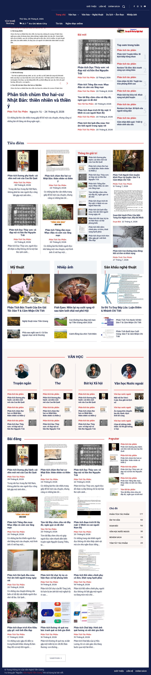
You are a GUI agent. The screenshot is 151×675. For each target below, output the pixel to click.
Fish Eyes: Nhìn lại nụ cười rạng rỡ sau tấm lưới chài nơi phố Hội (74, 309)
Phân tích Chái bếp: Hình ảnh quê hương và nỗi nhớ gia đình (89, 629)
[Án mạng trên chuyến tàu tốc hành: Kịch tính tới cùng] (139, 409)
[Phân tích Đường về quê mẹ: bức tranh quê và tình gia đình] (56, 612)
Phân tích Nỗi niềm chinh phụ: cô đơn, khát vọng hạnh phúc (98, 229)
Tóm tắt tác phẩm (85, 104)
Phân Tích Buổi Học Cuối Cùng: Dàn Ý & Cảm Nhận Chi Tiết (129, 334)
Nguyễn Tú (36, 111)
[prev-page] (60, 83)
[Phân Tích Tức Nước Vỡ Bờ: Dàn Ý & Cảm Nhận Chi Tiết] (107, 321)
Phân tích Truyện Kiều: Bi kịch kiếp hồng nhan (129, 55)
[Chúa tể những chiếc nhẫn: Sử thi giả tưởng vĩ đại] (139, 423)
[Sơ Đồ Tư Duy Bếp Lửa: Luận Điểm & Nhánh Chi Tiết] (122, 289)
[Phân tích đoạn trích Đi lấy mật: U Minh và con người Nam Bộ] (82, 203)
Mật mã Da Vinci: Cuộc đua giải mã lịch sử (123, 400)
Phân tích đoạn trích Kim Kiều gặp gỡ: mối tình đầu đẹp (99, 238)
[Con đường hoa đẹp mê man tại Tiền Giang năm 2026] (60, 321)
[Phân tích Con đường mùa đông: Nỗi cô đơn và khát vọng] (128, 237)
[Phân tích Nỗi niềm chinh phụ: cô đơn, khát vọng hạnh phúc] (82, 229)
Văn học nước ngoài (122, 394)
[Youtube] (145, 6)
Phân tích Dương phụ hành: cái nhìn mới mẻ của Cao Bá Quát (23, 177)
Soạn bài (117, 222)
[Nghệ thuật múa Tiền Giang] (13, 321)
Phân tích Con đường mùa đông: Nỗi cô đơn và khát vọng (128, 252)
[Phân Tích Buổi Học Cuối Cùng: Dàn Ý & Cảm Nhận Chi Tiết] (107, 333)
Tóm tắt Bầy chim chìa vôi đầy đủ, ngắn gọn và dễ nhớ (94, 98)
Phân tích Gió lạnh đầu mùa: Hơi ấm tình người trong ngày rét (93, 124)
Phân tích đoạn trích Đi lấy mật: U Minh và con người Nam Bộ (94, 111)
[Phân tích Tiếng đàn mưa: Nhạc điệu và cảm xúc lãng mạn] (58, 215)
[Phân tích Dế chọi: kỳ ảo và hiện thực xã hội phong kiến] (82, 220)
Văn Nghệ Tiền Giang (32, 672)
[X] (141, 6)
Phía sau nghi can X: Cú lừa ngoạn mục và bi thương (35, 333)
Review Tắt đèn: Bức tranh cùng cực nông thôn (129, 69)
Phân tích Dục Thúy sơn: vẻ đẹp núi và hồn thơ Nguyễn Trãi (93, 70)
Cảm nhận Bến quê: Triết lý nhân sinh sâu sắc (129, 123)
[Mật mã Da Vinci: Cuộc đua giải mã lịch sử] (139, 396)
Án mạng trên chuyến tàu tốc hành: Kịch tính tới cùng (123, 413)
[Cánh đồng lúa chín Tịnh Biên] (60, 333)
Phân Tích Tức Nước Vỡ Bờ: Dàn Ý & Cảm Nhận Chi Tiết (129, 321)
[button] (123, 6)
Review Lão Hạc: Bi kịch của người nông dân (130, 109)
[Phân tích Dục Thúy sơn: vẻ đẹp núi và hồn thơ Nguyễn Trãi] (95, 51)
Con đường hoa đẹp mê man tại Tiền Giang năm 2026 (82, 321)
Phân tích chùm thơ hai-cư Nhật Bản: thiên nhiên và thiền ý (39, 100)
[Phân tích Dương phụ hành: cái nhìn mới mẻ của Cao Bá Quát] (22, 160)
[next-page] (67, 83)
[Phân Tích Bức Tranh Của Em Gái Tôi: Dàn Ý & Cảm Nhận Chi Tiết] (28, 289)
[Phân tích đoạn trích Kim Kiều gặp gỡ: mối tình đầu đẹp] (82, 238)
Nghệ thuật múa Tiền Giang (35, 321)
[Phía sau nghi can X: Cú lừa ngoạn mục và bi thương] (13, 333)
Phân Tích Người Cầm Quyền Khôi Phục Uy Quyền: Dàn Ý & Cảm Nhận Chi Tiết (126, 177)
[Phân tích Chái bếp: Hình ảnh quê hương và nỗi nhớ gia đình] (89, 612)
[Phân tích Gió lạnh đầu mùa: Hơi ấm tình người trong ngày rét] (82, 212)
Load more (55, 658)
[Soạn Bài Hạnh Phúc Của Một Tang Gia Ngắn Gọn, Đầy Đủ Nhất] (128, 201)
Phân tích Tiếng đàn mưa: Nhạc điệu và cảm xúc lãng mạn (93, 86)
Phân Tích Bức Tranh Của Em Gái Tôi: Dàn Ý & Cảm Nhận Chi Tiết (26, 309)
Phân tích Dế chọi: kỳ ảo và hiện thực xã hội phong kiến (98, 220)
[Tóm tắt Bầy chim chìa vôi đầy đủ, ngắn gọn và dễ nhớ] (82, 194)
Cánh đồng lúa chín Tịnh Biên (83, 334)
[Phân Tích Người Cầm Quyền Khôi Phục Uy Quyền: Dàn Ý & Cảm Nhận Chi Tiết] (128, 161)
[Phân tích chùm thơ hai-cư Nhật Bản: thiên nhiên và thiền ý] (37, 58)
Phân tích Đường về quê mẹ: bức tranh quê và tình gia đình (55, 629)
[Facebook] (134, 6)
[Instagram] (137, 6)
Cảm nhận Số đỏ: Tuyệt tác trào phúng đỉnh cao (129, 82)
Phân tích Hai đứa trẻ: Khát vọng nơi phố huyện (129, 96)
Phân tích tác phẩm (17, 111)
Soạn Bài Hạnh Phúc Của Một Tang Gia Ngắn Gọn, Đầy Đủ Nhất (128, 216)
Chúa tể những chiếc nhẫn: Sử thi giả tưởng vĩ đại (123, 426)
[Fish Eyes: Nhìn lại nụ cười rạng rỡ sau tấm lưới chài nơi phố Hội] (75, 289)
